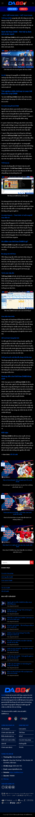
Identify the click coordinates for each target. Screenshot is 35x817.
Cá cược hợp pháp (7, 573)
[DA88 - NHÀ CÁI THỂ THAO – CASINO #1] (17, 3)
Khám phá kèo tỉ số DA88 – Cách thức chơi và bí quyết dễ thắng (18, 513)
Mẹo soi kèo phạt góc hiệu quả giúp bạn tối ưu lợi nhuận (17, 480)
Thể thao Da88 (6, 584)
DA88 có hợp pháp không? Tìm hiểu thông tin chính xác (18, 634)
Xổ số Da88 (5, 591)
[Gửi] (32, 562)
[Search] (33, 3)
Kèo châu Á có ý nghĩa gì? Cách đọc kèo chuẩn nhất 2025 (17, 545)
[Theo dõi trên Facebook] (3, 787)
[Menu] (2, 3)
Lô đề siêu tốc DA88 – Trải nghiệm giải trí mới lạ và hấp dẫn (20, 657)
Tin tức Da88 (5, 588)
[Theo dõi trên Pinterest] (9, 787)
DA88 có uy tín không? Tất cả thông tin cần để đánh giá (19, 610)
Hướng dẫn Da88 (7, 577)
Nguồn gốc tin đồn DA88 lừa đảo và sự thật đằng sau (19, 603)
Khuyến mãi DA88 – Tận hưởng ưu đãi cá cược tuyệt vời (20, 626)
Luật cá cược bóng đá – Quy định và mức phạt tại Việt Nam (20, 649)
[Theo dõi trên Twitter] (6, 787)
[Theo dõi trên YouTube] (13, 787)
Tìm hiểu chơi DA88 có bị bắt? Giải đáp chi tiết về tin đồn (19, 641)
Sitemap (6, 779)
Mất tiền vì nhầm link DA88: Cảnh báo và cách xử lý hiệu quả (20, 618)
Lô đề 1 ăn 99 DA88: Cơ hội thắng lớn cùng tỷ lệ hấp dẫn (19, 664)
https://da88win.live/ (16, 772)
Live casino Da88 (6, 580)
